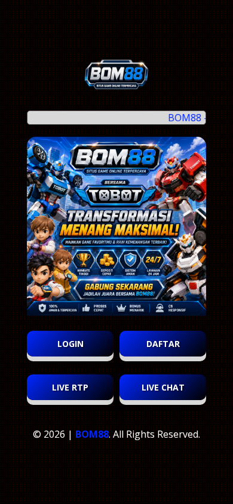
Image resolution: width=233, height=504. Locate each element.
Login (70, 343)
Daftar (163, 343)
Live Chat (163, 387)
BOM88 (92, 434)
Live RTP (70, 387)
